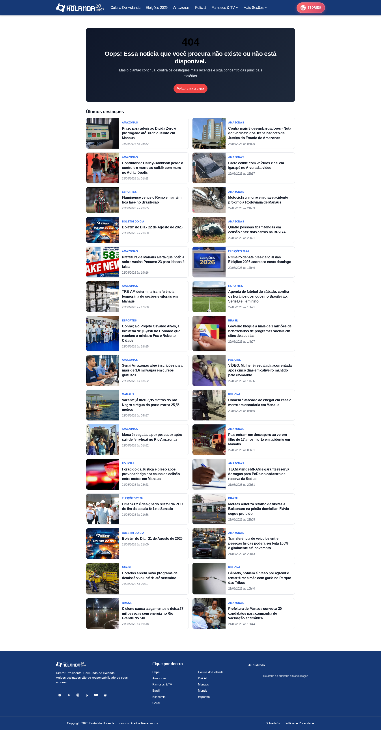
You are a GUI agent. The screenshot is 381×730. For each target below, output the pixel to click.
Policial (202, 678)
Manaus (203, 684)
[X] (69, 695)
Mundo (202, 690)
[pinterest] (87, 695)
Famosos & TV (162, 684)
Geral (156, 703)
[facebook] (60, 695)
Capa (155, 672)
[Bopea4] (80, 7)
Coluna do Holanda (210, 672)
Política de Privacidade (299, 723)
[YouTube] (96, 695)
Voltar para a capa (190, 88)
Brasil (155, 690)
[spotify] (105, 695)
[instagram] (78, 695)
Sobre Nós (273, 723)
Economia (159, 696)
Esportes (204, 696)
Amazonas (159, 678)
